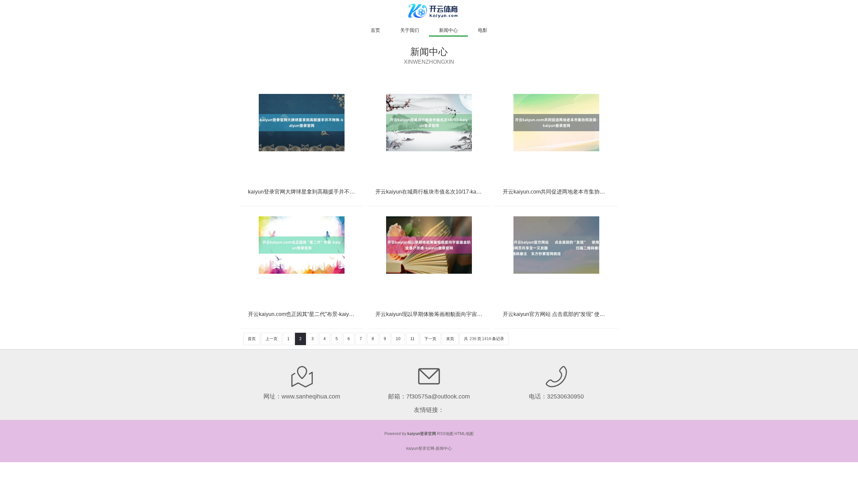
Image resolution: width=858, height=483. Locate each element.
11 (412, 338)
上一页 (271, 338)
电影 (482, 30)
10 (398, 338)
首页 (375, 30)
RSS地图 (445, 433)
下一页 (430, 338)
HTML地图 (464, 433)
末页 (450, 338)
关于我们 (409, 30)
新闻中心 (448, 30)
